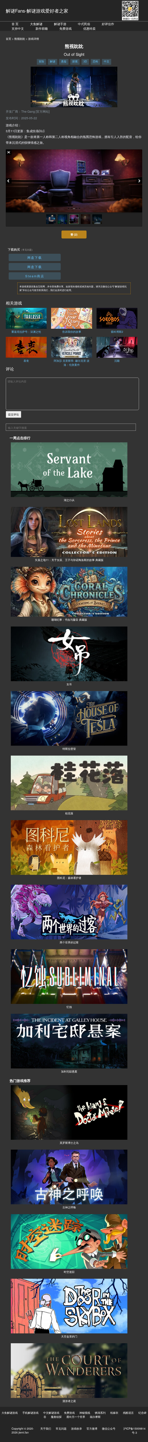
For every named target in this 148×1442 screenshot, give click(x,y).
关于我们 (45, 1428)
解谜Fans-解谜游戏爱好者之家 (37, 10)
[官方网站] (43, 111)
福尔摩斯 (95, 1417)
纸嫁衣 (114, 1413)
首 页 (15, 24)
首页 (8, 39)
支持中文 (18, 28)
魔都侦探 (56, 1417)
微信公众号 (108, 1428)
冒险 (41, 61)
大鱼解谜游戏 (10, 1413)
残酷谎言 (128, 1413)
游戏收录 (76, 1428)
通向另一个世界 (75, 1417)
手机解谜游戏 (30, 1413)
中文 (106, 61)
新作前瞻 (41, 28)
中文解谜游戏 (51, 1413)
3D (85, 61)
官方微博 (92, 1428)
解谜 (52, 61)
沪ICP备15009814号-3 (134, 1430)
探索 (75, 61)
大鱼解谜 (36, 24)
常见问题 (61, 1428)
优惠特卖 (89, 28)
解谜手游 (60, 24)
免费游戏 (65, 28)
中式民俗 (84, 24)
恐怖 (95, 61)
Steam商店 (34, 276)
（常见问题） (27, 249)
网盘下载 (34, 257)
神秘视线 (84, 1413)
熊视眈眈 (19, 39)
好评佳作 (108, 24)
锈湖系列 (100, 1413)
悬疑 (63, 61)
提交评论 (13, 414)
